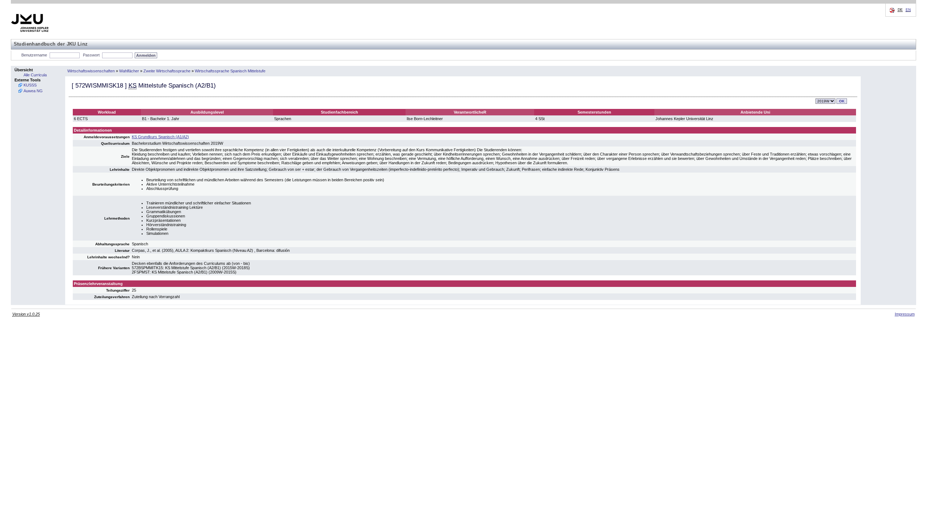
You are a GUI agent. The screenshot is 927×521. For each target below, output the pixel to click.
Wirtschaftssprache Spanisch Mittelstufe (230, 71)
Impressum (905, 314)
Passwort (91, 55)
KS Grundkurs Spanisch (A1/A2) (160, 137)
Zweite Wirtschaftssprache (166, 71)
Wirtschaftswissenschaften (91, 71)
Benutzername (34, 55)
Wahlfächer (129, 71)
